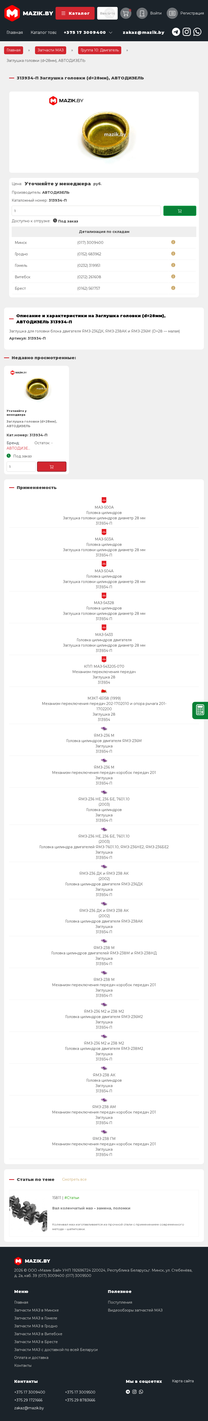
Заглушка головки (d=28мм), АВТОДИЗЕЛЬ (32, 424)
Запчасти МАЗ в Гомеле (35, 1318)
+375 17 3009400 (29, 1392)
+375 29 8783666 (80, 1400)
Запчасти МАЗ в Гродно (36, 1326)
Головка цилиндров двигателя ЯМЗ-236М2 (104, 1016)
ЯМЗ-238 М (104, 947)
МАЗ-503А (104, 539)
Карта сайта (183, 1381)
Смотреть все (74, 1179)
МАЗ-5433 (104, 634)
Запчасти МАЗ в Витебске (38, 1334)
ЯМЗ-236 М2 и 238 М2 (104, 1011)
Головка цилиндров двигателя (104, 640)
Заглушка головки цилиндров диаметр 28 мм (104, 518)
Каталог (79, 13)
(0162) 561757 (88, 288)
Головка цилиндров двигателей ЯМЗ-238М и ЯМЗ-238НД (104, 953)
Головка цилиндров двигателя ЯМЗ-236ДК (104, 884)
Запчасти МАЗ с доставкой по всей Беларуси (56, 1349)
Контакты (22, 1365)
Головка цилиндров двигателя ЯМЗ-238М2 (104, 1048)
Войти (156, 13)
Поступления (120, 1302)
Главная (15, 32)
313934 (104, 682)
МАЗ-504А (104, 571)
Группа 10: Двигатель (100, 50)
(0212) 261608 (89, 277)
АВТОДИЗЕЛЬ (56, 192)
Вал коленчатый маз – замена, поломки (91, 1208)
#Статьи (71, 1197)
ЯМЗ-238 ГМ (104, 1138)
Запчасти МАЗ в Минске (36, 1310)
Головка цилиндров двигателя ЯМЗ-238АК (104, 921)
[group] (104, 132)
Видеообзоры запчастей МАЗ (135, 1310)
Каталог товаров (48, 32)
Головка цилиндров (104, 512)
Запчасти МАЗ (51, 50)
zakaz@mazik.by (29, 1408)
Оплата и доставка (31, 1357)
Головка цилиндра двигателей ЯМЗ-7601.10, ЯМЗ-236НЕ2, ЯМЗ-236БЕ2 (104, 847)
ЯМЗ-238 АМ (104, 1107)
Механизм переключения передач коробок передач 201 (104, 772)
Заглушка (104, 746)
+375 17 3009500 (80, 1392)
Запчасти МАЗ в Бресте (36, 1342)
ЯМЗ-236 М (104, 735)
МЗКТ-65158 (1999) (104, 698)
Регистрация (192, 13)
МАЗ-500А (104, 507)
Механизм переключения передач (104, 672)
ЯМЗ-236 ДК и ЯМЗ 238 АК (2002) (104, 876)
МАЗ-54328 (104, 603)
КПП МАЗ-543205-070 (104, 666)
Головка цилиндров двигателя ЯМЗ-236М (104, 741)
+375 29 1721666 (28, 1400)
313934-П (104, 523)
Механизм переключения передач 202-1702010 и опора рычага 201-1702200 (104, 706)
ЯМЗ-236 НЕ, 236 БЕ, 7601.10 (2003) (104, 802)
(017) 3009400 (90, 242)
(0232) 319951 (88, 265)
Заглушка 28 (104, 677)
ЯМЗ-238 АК (104, 1075)
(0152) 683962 (89, 254)
